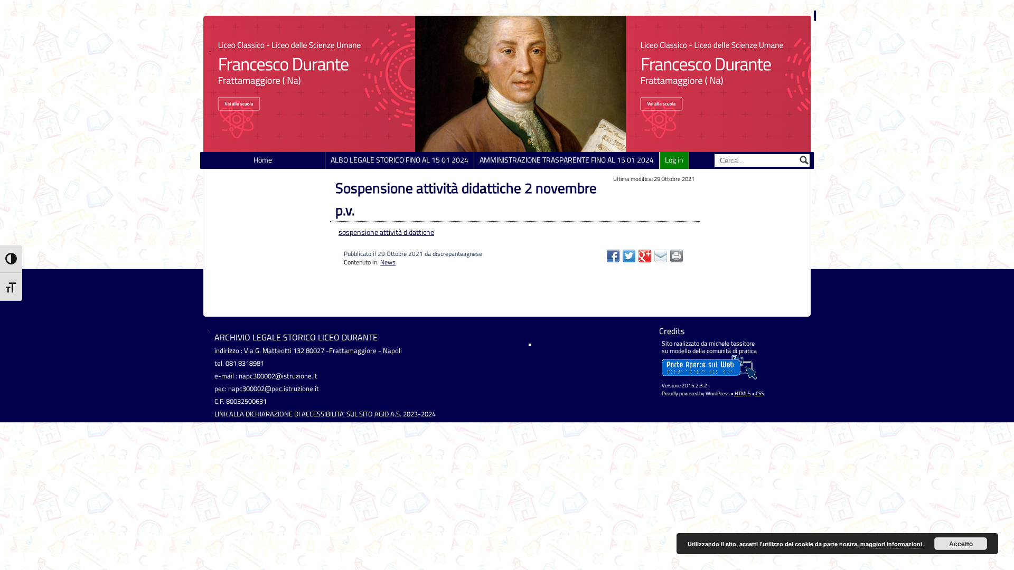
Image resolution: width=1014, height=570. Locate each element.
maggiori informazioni (891, 544)
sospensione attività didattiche (386, 232)
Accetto (961, 543)
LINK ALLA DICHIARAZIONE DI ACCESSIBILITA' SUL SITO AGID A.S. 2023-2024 (325, 413)
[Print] (676, 256)
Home (262, 160)
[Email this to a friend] (660, 256)
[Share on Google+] (645, 256)
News (388, 262)
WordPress (718, 393)
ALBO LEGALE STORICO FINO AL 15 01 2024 (399, 160)
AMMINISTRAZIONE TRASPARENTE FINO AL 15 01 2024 (567, 160)
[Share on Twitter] (629, 256)
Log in (674, 160)
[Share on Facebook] (613, 256)
